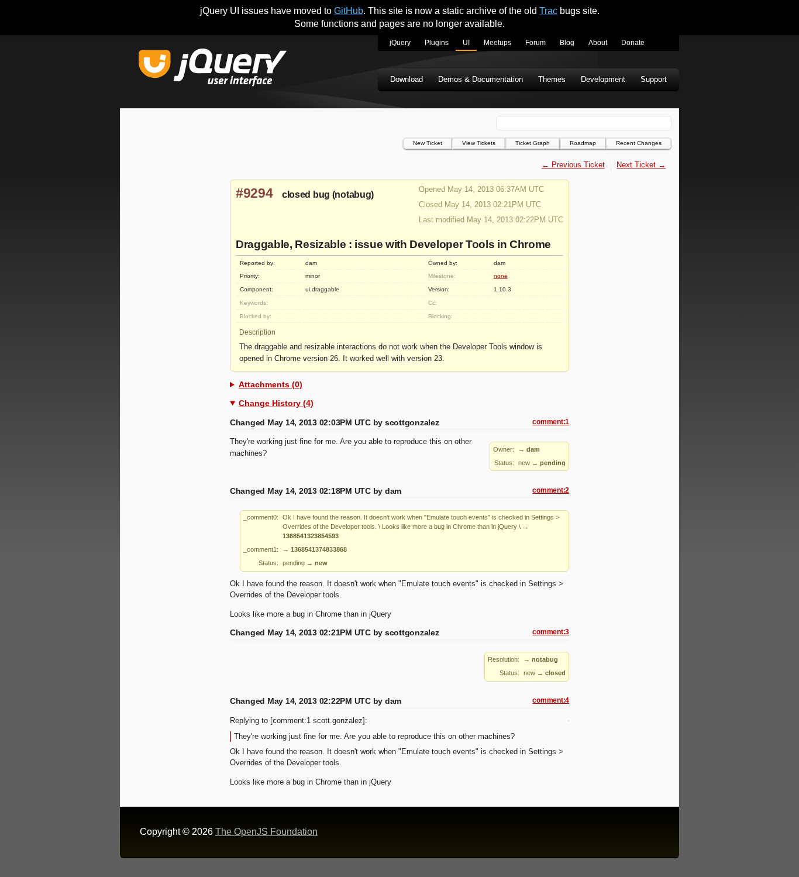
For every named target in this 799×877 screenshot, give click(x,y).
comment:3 (550, 632)
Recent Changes (639, 143)
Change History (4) (276, 403)
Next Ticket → (641, 164)
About (597, 43)
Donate (633, 43)
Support (653, 79)
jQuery (400, 43)
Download (406, 79)
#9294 (254, 193)
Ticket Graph (532, 143)
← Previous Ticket (573, 164)
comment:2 (550, 490)
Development (603, 79)
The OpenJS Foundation (266, 832)
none (501, 276)
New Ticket (427, 143)
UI (466, 43)
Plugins (437, 43)
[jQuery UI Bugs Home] (213, 69)
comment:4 (550, 700)
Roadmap (583, 143)
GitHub (348, 11)
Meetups (497, 43)
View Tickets (478, 143)
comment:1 (550, 422)
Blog (567, 43)
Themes (552, 79)
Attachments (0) (270, 384)
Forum (535, 43)
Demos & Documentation (480, 79)
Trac (548, 11)
